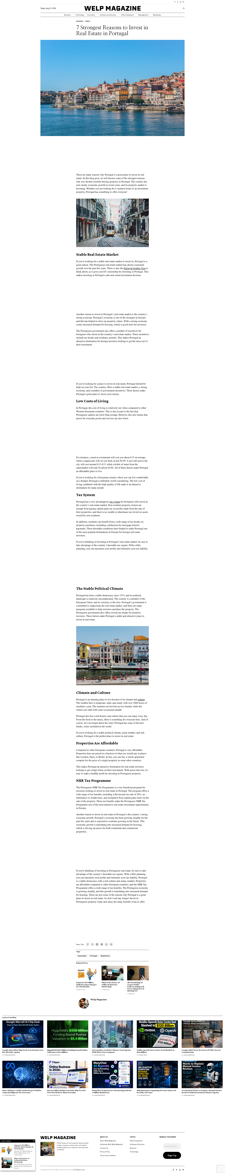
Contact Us (104, 1148)
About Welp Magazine (108, 1141)
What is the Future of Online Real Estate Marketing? (111, 984)
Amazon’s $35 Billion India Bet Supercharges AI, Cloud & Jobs (86, 984)
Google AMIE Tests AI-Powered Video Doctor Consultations (201, 1051)
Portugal (93, 956)
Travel (87, 21)
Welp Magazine (98, 999)
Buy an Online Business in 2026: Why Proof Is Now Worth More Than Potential (66, 1091)
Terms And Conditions (108, 1155)
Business (79, 21)
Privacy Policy (105, 1152)
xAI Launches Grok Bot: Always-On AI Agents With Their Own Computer (111, 1051)
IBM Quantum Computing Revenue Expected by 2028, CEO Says (156, 1091)
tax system (115, 501)
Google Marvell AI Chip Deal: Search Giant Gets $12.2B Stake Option (22, 1051)
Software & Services (137, 1144)
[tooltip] (175, 2)
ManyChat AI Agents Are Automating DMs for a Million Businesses (112, 1091)
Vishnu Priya (143, 1055)
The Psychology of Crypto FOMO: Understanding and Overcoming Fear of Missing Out (135, 986)
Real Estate (105, 956)
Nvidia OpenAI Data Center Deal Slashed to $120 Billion (155, 1051)
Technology (134, 1152)
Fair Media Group (79, 1170)
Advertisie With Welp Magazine (111, 1144)
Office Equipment (136, 1141)
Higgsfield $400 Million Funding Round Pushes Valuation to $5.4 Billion (67, 1051)
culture (141, 699)
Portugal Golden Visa (134, 268)
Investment (82, 956)
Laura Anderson (9, 1055)
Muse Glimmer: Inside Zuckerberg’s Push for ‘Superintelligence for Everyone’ (21, 1091)
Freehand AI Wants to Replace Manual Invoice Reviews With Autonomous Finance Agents (202, 1091)
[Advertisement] (112, 156)
